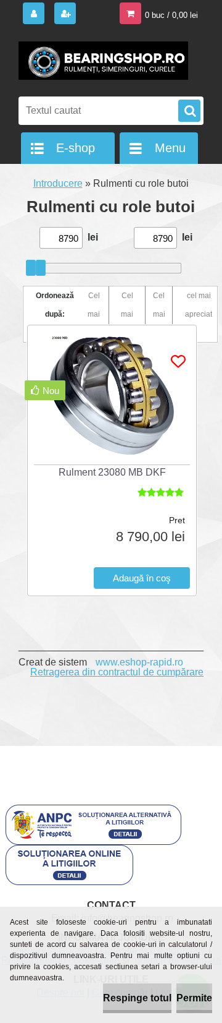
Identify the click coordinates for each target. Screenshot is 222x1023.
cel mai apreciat (198, 305)
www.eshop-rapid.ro (139, 662)
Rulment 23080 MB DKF (112, 472)
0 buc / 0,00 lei (171, 15)
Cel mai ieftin (94, 314)
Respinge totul (137, 998)
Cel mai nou (158, 314)
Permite (194, 998)
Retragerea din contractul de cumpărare (117, 672)
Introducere (58, 183)
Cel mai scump (127, 314)
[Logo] (103, 61)
